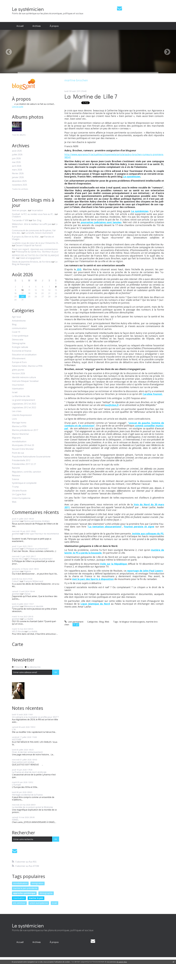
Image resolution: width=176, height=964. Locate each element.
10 (22, 290)
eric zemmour (19, 903)
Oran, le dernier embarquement (27, 752)
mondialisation (19, 441)
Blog (14, 324)
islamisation (19, 898)
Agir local (16, 317)
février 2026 (18, 173)
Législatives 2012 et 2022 (24, 404)
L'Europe (16, 784)
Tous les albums (19, 135)
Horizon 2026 (18, 373)
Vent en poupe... (19, 210)
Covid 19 (16, 332)
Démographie (18, 343)
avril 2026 (16, 166)
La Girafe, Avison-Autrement (39, 232)
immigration (37, 883)
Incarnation (37, 210)
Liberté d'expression (22, 415)
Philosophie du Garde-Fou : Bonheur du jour (37, 251)
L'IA (14, 729)
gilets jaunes (18, 370)
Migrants (16, 438)
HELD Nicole (18, 631)
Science (15, 479)
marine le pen (36, 898)
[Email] (119, 8)
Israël (14, 392)
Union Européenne (21, 498)
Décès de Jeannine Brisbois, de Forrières (31, 261)
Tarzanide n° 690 (20, 220)
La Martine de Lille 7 (90, 96)
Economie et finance (21, 351)
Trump (15, 487)
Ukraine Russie (19, 490)
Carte (17, 644)
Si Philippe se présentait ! (36, 548)
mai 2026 (16, 162)
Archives (36, 25)
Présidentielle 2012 (21, 460)
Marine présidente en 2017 (25, 430)
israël (54, 903)
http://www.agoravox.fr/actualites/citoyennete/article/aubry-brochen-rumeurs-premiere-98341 (114, 156)
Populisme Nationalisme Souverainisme (31, 456)
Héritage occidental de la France (27, 794)
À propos (54, 25)
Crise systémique (20, 336)
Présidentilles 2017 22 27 (24, 464)
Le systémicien (28, 8)
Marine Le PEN (19, 426)
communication (19, 328)
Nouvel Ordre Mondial (22, 449)
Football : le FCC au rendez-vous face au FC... (33, 214)
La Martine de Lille (21, 396)
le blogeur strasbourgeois (132, 621)
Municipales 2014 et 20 (23, 445)
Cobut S (16, 581)
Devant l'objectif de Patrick (28, 245)
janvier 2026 (18, 177)
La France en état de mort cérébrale (29, 772)
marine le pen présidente (25, 888)
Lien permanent (75, 621)
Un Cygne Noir (19, 494)
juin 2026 (16, 158)
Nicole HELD (18, 558)
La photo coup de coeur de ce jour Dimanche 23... (35, 243)
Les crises (16, 411)
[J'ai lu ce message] (173, 962)
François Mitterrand (33, 581)
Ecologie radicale (20, 347)
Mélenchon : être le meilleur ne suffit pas (31, 224)
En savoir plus (122, 962)
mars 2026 (17, 169)
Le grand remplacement (23, 400)
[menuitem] (20, 26)
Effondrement (18, 358)
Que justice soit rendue (23, 762)
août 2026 (17, 151)
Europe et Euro (19, 362)
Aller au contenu (9, 2)
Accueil (19, 25)
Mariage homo (19, 422)
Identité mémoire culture (24, 377)
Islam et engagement (30, 258)
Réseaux (16, 475)
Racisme (16, 468)
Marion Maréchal (20, 434)
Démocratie (17, 339)
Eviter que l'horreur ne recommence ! (35, 535)
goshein (16, 521)
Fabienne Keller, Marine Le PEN (27, 366)
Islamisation (18, 388)
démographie (46, 893)
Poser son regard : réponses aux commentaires (35, 249)
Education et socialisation (24, 354)
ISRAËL (15, 819)
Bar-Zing (37, 220)
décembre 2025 (19, 181)
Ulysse (27, 593)
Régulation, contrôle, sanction (26, 472)
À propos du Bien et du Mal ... (26, 236)
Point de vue (18, 453)
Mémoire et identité (33, 606)
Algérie (27, 571)
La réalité (28, 618)
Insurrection (18, 385)
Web (14, 502)
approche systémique (24, 893)
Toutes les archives (20, 189)
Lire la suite (17, 106)
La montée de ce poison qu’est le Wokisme (32, 807)
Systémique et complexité (24, 483)
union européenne (39, 903)
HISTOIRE (16, 739)
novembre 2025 (19, 185)
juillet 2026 (17, 154)
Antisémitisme (19, 321)
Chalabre (16, 216)
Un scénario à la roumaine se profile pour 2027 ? (35, 717)
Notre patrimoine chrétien (37, 521)
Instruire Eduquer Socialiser (25, 381)
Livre (14, 419)
